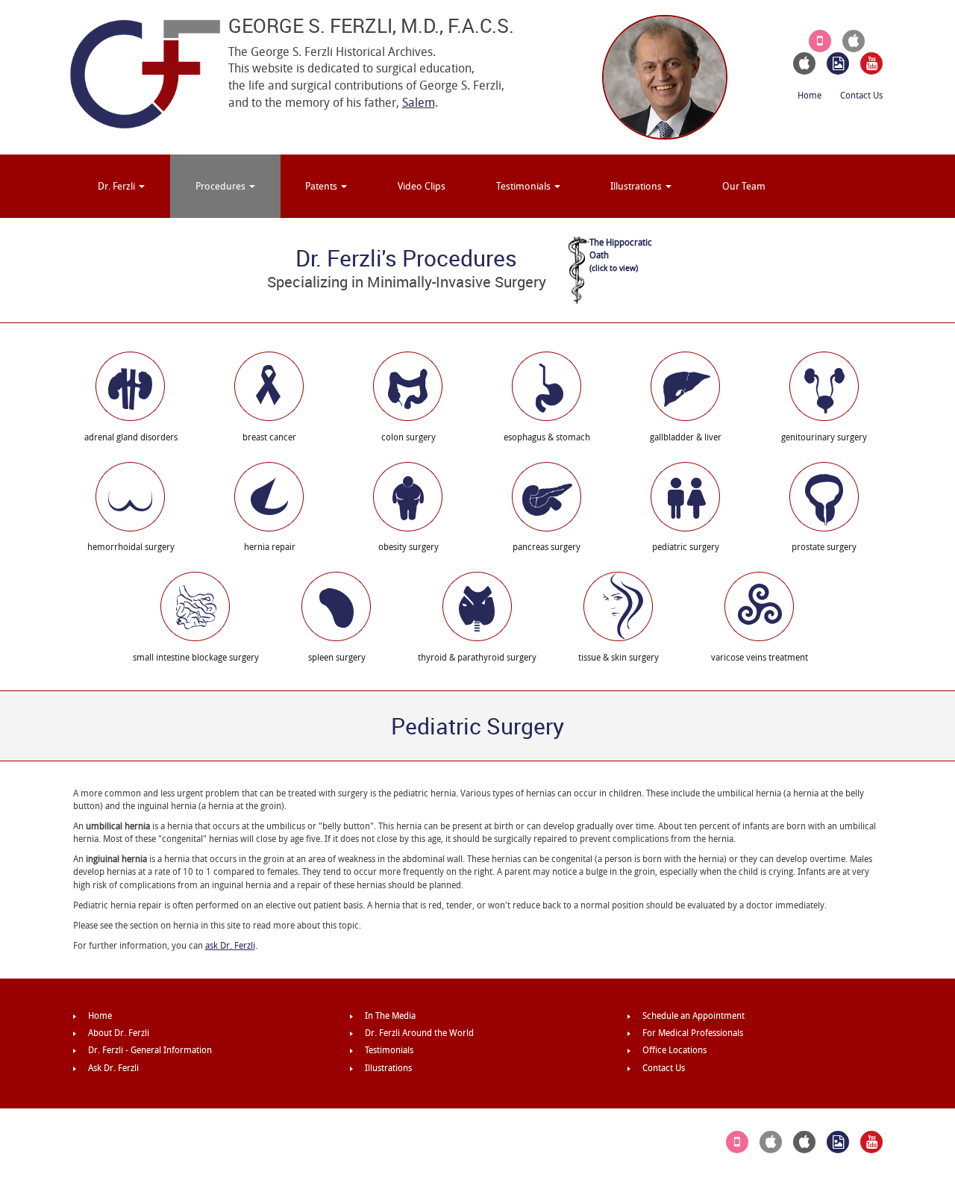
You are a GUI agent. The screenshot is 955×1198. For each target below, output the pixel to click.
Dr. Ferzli (117, 186)
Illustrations (637, 186)
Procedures (221, 186)
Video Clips (421, 186)
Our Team (743, 186)
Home (809, 95)
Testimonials (524, 186)
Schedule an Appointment (693, 1016)
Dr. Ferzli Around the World (419, 1033)
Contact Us (861, 95)
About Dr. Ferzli (118, 1033)
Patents (322, 186)
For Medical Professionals (692, 1033)
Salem (418, 103)
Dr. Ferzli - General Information (150, 1050)
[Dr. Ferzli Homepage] (145, 73)
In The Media (390, 1016)
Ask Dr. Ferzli (113, 1068)
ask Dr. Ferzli (230, 945)
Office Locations (674, 1050)
